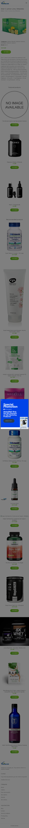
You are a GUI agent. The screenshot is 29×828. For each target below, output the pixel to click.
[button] (8, 421)
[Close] (1, 400)
